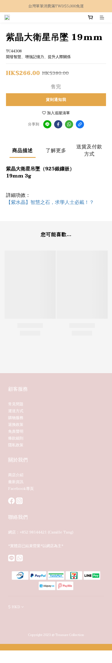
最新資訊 (15, 482)
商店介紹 (15, 475)
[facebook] (58, 124)
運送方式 (15, 411)
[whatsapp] (69, 124)
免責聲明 (15, 431)
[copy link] (80, 124)
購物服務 (15, 418)
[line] (47, 124)
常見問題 (15, 404)
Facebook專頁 (21, 489)
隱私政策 (15, 445)
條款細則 (15, 438)
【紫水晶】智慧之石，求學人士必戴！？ (50, 202)
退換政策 (15, 424)
